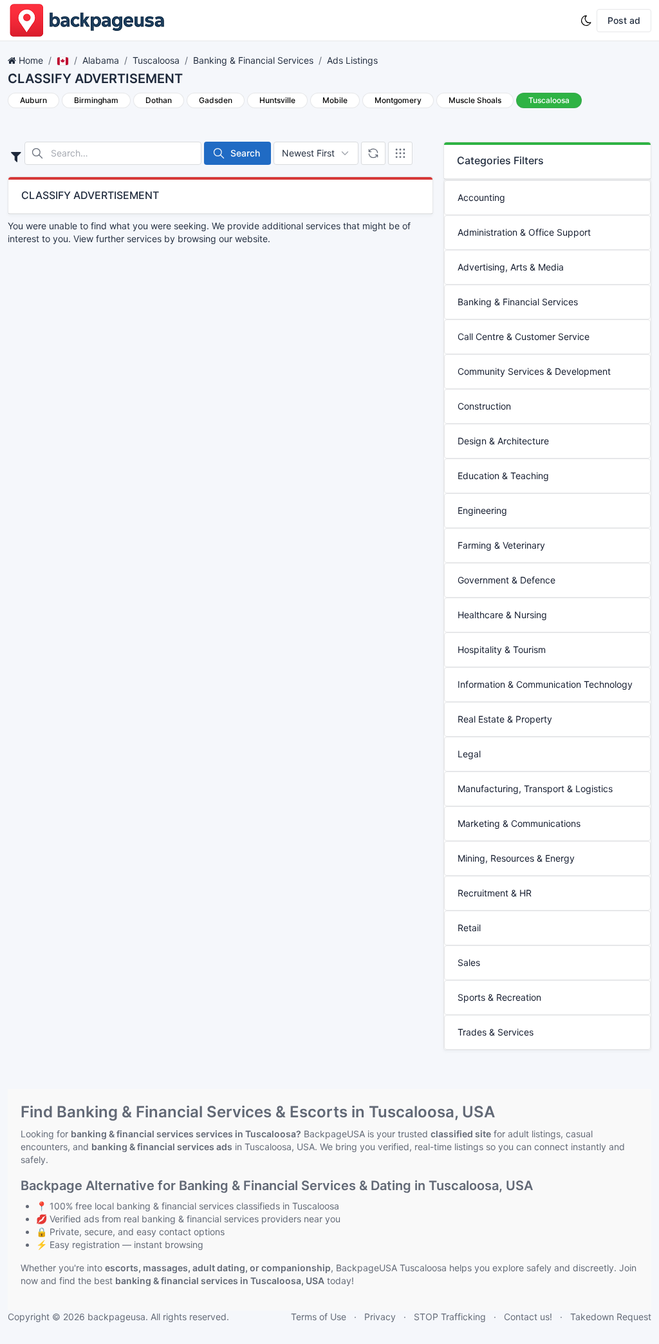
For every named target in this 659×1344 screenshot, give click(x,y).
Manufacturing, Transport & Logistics (535, 788)
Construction (484, 406)
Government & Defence (506, 579)
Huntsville (277, 100)
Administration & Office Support (524, 232)
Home (31, 60)
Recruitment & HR (495, 892)
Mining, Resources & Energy (516, 858)
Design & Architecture (503, 440)
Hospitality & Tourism (502, 649)
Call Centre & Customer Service (523, 336)
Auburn (33, 100)
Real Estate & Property (505, 719)
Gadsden (215, 100)
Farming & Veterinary (501, 545)
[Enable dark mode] (586, 20)
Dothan (158, 100)
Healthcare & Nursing (502, 614)
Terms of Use (318, 1316)
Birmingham (96, 100)
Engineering (482, 510)
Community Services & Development (534, 371)
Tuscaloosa (156, 60)
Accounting (481, 197)
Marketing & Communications (519, 823)
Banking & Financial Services (253, 60)
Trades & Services (496, 1032)
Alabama (100, 60)
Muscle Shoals (475, 100)
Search (245, 152)
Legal (469, 753)
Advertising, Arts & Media (511, 266)
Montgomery (398, 100)
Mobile (335, 100)
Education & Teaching (503, 475)
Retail (469, 927)
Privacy (380, 1316)
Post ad (624, 20)
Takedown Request (610, 1316)
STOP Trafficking (450, 1316)
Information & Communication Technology (545, 684)
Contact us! (528, 1316)
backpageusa (116, 1316)
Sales (469, 962)
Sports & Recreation (499, 997)
